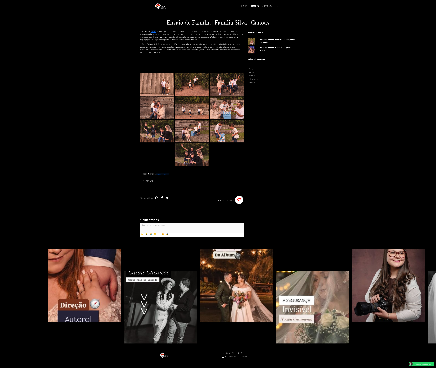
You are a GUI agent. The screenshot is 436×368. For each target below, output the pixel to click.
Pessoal (252, 82)
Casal (251, 69)
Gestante (252, 72)
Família (252, 76)
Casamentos (254, 79)
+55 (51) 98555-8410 (233, 353)
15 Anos (252, 65)
